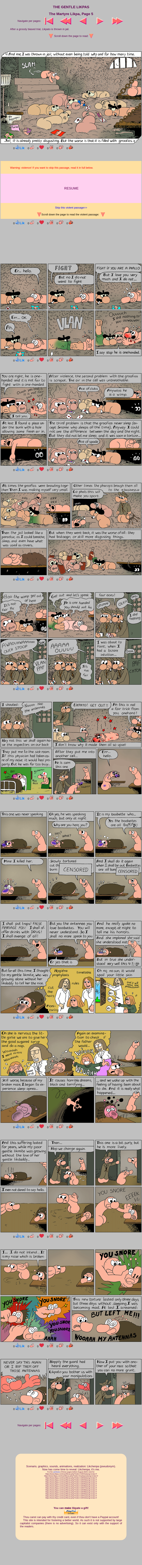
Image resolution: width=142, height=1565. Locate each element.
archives (56, 1472)
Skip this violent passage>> (71, 207)
